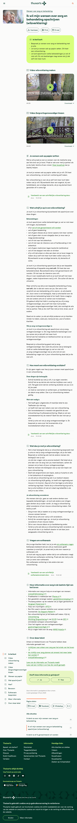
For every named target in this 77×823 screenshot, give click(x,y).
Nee (62, 680)
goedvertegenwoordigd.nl (38, 627)
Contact (27, 759)
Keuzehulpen (56, 756)
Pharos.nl (55, 596)
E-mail (57, 30)
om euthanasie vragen (65, 544)
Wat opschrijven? (15, 680)
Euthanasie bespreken (12, 693)
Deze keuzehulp (58, 165)
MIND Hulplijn (58, 629)
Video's (54, 750)
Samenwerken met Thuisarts (34, 756)
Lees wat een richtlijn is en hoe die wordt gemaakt (45, 665)
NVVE (54, 619)
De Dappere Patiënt (45, 612)
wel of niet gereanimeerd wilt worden (46, 228)
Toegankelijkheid (30, 750)
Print (46, 30)
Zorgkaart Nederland (36, 604)
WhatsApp (59, 706)
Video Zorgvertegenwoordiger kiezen (15, 669)
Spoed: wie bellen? (10, 747)
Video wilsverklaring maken (13, 660)
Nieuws (6, 753)
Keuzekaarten (57, 759)
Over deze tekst (14, 703)
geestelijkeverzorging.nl (62, 599)
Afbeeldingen (57, 753)
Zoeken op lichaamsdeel (61, 762)
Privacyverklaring (30, 753)
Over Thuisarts (8, 750)
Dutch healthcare (9, 756)
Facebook (45, 706)
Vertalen (6, 759)
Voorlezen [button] (34, 30)
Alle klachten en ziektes (61, 747)
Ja (41, 680)
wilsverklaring (33, 617)
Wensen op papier (15, 676)
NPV (64, 619)
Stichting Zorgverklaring (37, 619)
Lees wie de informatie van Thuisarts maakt (42, 662)
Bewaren (11, 688)
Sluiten (10, 818)
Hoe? (10, 684)
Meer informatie (26, 818)
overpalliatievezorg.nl (36, 594)
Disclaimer (28, 747)
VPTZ (47, 607)
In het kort (12, 654)
